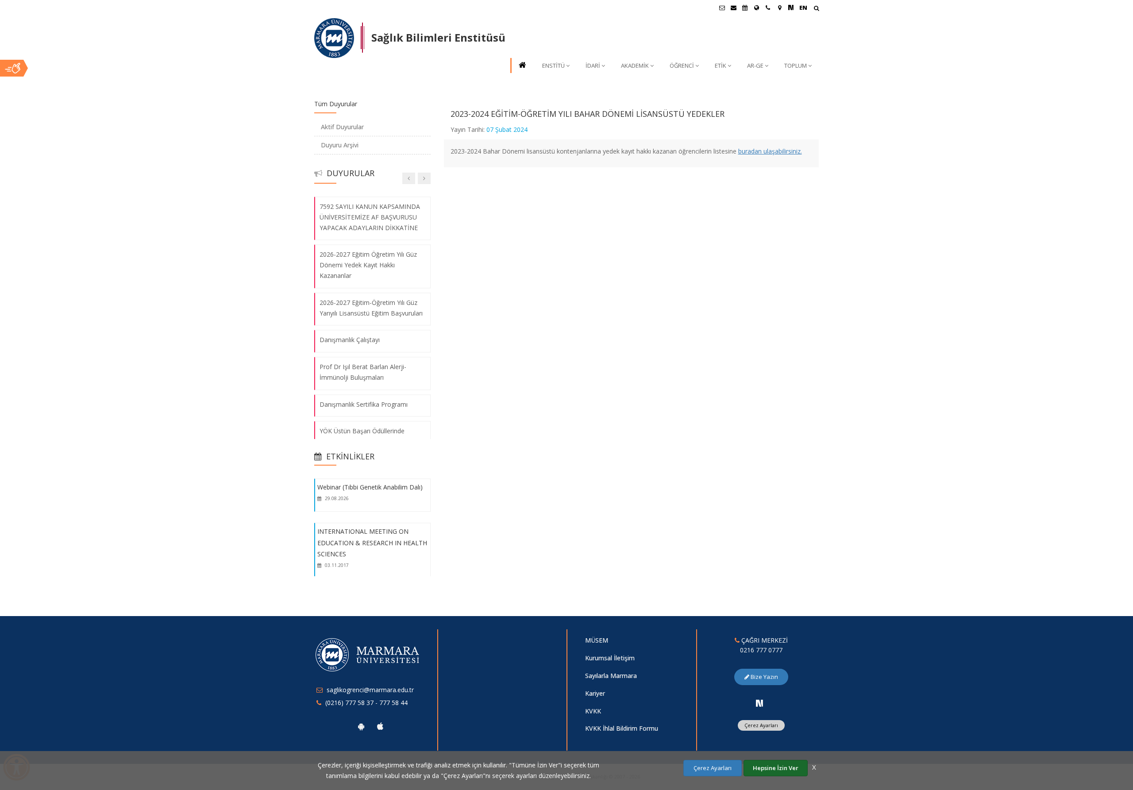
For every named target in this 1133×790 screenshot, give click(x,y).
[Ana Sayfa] (521, 65)
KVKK (593, 711)
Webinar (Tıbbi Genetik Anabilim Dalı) (370, 487)
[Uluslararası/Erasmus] (756, 7)
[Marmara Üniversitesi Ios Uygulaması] (380, 726)
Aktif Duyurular (342, 127)
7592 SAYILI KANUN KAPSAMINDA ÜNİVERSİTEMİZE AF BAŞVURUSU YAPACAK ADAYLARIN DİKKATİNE (370, 217)
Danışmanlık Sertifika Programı (364, 404)
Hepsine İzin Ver (775, 768)
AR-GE (755, 65)
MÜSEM (596, 640)
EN (803, 8)
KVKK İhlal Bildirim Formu (621, 728)
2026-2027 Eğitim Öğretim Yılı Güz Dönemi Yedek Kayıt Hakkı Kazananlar (368, 265)
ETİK (720, 65)
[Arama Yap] (816, 9)
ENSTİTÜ (553, 65)
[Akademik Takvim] (744, 7)
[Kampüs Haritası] (779, 7)
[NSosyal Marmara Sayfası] (790, 7)
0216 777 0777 (761, 650)
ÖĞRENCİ (682, 65)
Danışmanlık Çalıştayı (350, 340)
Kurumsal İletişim (610, 658)
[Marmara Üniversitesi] (334, 38)
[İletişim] (767, 7)
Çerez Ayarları (761, 725)
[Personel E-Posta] (733, 7)
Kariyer (595, 693)
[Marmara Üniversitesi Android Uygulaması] (361, 726)
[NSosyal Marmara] (759, 703)
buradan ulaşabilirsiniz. (770, 151)
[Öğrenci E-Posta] (721, 7)
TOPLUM (795, 65)
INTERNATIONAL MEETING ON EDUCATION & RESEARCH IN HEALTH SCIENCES (372, 542)
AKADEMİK (635, 65)
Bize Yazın (763, 677)
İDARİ (593, 65)
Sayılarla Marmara (611, 675)
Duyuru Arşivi (339, 145)
